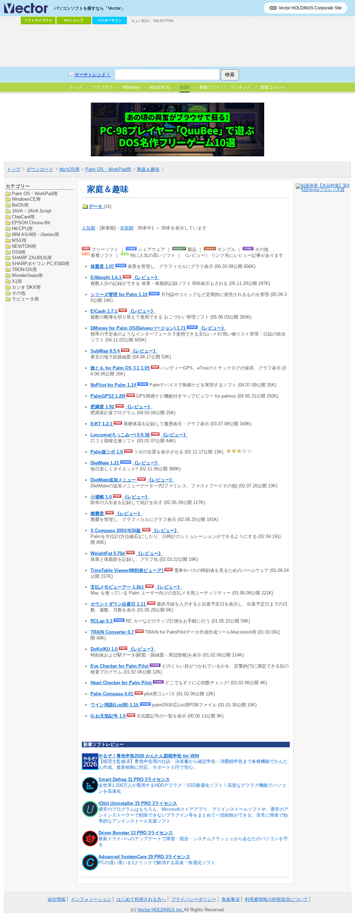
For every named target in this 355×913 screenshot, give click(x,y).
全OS (185, 87)
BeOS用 (20, 205)
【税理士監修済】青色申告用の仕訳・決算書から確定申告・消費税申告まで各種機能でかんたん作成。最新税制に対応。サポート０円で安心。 (193, 764)
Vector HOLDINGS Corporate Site (310, 8)
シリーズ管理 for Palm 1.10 (119, 294)
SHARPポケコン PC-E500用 (40, 263)
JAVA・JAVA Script (31, 211)
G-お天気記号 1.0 (108, 716)
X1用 (17, 281)
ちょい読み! (140, 21)
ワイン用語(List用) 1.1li (115, 704)
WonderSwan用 (27, 275)
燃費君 (97, 513)
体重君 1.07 (102, 266)
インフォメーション (91, 899)
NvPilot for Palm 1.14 (113, 385)
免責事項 (231, 899)
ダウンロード (39, 169)
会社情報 (56, 899)
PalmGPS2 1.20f (108, 396)
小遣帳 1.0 (101, 496)
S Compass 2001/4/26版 (116, 530)
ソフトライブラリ (38, 20)
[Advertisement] (177, 45)
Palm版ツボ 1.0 (107, 451)
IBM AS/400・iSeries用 (35, 234)
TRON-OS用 (24, 269)
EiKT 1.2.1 (102, 423)
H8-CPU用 (22, 228)
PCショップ (73, 20)
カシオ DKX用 (26, 287)
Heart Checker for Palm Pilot (121, 682)
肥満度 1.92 (102, 406)
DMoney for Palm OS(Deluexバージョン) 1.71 (138, 328)
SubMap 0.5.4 (105, 351)
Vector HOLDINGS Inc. (160, 909)
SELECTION (163, 21)
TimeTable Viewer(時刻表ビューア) (127, 570)
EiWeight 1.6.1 (106, 277)
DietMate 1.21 (105, 463)
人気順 (88, 228)
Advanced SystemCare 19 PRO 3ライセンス (144, 856)
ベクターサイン (109, 20)
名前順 (126, 228)
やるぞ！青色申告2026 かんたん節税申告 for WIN (148, 755)
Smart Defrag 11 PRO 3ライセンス (134, 779)
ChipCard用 (23, 216)
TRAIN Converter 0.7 (112, 632)
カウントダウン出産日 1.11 (118, 604)
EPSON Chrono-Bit (31, 222)
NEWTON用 (24, 246)
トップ (13, 169)
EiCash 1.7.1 (104, 311)
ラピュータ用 (25, 299)
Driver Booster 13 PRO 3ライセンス (135, 832)
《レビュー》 (145, 277)
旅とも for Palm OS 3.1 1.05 (120, 368)
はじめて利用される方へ (141, 899)
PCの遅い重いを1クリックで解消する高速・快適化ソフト (156, 862)
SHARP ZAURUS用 (32, 257)
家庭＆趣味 (148, 169)
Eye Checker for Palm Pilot (120, 666)
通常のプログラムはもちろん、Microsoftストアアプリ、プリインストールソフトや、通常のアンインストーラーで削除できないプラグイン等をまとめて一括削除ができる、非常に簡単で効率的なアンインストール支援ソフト (193, 815)
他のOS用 (69, 169)
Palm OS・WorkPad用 (108, 169)
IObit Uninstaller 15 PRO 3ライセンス (137, 803)
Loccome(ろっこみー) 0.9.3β (120, 434)
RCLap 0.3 (102, 621)
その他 (18, 293)
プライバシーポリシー (193, 899)
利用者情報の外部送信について (276, 899)
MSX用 (19, 240)
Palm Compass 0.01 (112, 693)
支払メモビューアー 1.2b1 (117, 587)
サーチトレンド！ (93, 74)
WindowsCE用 (26, 199)
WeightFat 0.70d (108, 553)
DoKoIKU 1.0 (104, 649)
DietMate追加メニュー (113, 479)
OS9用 (18, 252)
